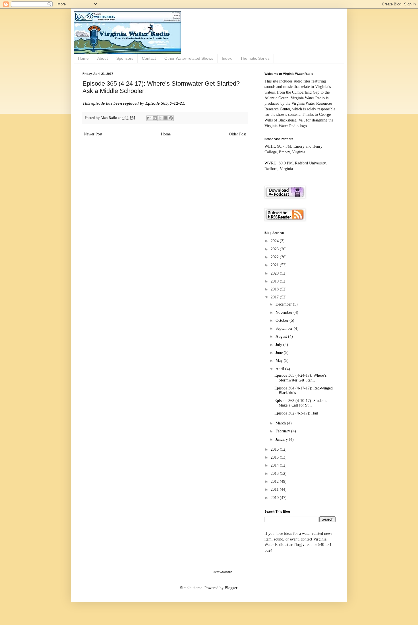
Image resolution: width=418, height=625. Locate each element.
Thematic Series (255, 58)
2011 (275, 489)
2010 (275, 498)
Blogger (231, 588)
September (285, 328)
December (284, 304)
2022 (275, 257)
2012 (275, 481)
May (280, 360)
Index (227, 58)
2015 (275, 457)
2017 (275, 297)
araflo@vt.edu (301, 545)
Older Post (237, 134)
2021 (275, 265)
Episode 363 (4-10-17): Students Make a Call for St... (300, 403)
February (283, 431)
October (282, 320)
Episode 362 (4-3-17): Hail (296, 413)
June (280, 352)
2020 (275, 273)
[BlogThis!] (155, 118)
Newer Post (93, 134)
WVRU (270, 163)
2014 (275, 465)
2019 (275, 281)
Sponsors (124, 58)
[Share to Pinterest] (171, 118)
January (282, 439)
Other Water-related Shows (188, 58)
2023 (275, 249)
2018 (275, 289)
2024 (275, 241)
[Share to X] (160, 118)
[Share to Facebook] (165, 118)
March (281, 423)
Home (83, 58)
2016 (275, 449)
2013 (275, 473)
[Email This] (149, 118)
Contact (149, 58)
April (280, 369)
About (102, 58)
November (284, 312)
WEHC (270, 146)
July (279, 345)
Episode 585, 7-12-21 (164, 103)
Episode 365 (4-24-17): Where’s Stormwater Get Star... (300, 377)
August (282, 336)
